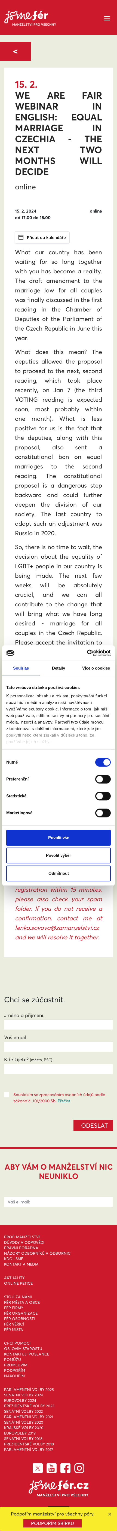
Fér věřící (14, 1324)
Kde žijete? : (28, 1059)
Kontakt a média (21, 1264)
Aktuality (14, 1277)
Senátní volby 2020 (23, 1422)
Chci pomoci (17, 1343)
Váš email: (15, 1037)
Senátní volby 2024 (23, 1395)
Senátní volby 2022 (23, 1411)
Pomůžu (12, 1359)
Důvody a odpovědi (24, 1242)
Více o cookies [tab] (96, 668)
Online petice (18, 1283)
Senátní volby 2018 (23, 1438)
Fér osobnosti (19, 1318)
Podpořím (14, 1370)
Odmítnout (58, 873)
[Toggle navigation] (107, 18)
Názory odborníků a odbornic (37, 1253)
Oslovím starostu (23, 1348)
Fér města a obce (22, 1302)
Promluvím (15, 1365)
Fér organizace (21, 1313)
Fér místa (13, 1329)
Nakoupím (14, 1375)
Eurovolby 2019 (20, 1433)
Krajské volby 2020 (24, 1427)
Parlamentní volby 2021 (28, 1416)
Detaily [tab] (58, 668)
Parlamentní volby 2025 (29, 1389)
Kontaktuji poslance (26, 1354)
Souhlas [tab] (21, 668)
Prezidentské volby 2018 (29, 1444)
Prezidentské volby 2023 (29, 1405)
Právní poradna (21, 1247)
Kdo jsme (13, 1258)
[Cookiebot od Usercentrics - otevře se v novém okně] (87, 652)
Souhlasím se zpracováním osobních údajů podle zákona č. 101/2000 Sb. (59, 1097)
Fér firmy (13, 1307)
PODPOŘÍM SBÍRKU (52, 1523)
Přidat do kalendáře (46, 237)
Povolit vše (58, 837)
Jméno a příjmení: (24, 1015)
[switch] (103, 779)
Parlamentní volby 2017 (28, 1449)
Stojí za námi (18, 1296)
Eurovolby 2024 (20, 1400)
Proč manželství (22, 1237)
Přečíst (64, 1100)
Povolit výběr (58, 855)
